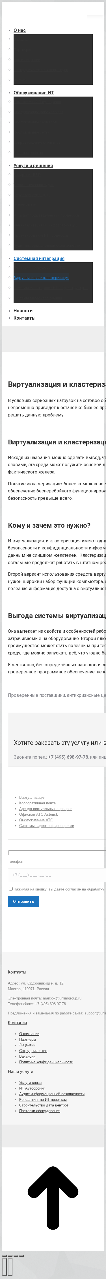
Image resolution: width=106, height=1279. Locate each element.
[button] (44, 20)
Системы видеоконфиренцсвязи (46, 826)
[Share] (10, 1256)
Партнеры (27, 1039)
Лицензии (27, 1045)
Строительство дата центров (44, 1105)
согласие (73, 889)
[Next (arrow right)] (10, 1267)
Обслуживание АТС (36, 820)
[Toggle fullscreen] (16, 1256)
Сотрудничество (33, 1051)
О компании (29, 1034)
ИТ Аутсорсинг (32, 1088)
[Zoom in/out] (21, 1256)
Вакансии (27, 1056)
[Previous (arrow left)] (4, 1267)
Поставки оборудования (39, 1111)
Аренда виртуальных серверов (45, 809)
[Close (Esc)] (4, 1256)
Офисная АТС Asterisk (38, 814)
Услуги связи (30, 1083)
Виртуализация (32, 797)
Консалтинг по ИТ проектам (43, 1099)
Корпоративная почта (37, 803)
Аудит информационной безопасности (52, 1094)
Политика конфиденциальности (46, 1062)
